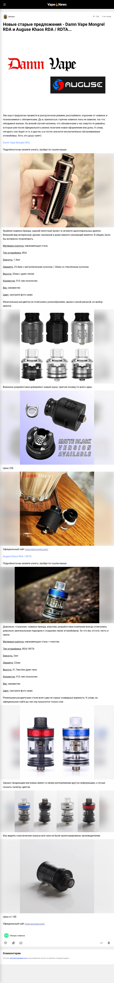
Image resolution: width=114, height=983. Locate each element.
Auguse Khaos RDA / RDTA (17, 556)
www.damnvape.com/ (36, 549)
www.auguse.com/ (35, 923)
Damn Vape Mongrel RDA (16, 142)
